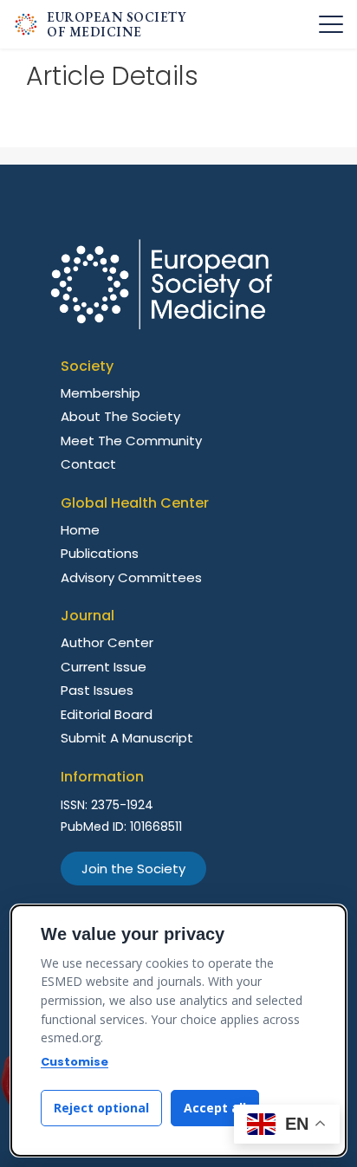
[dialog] (178, 1030)
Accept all (215, 1107)
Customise (74, 1062)
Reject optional (101, 1107)
